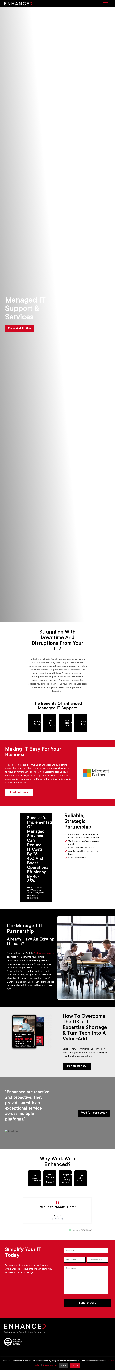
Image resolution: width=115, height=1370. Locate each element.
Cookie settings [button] (50, 1365)
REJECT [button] (64, 1365)
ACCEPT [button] (75, 1365)
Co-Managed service (44, 953)
